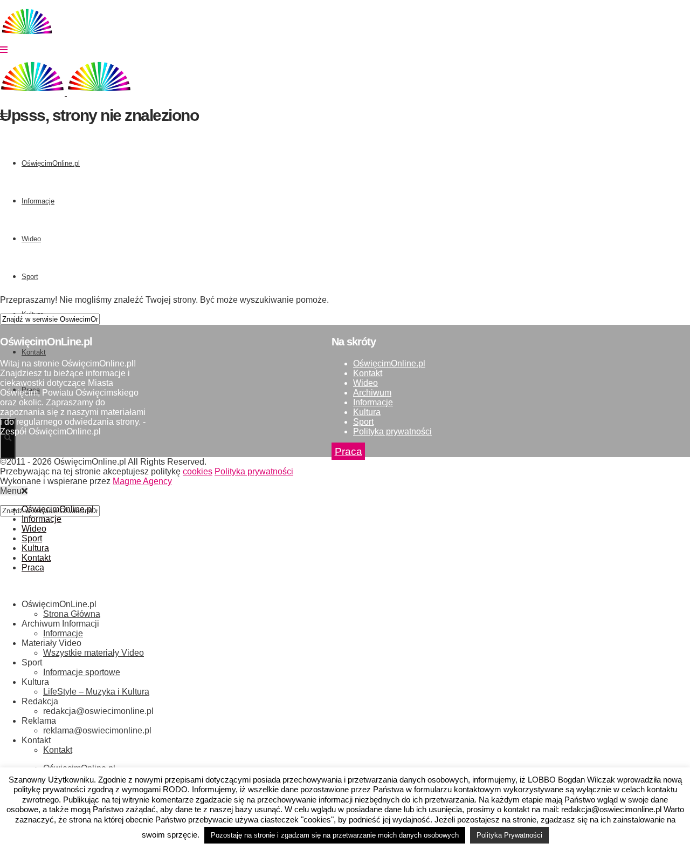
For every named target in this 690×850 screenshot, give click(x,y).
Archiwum (372, 392)
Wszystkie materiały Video (93, 652)
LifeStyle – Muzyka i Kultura (96, 691)
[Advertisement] (323, 211)
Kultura (367, 412)
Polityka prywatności (392, 431)
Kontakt (367, 373)
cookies (197, 471)
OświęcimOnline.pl (389, 363)
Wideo (365, 382)
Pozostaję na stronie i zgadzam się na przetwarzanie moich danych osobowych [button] (335, 835)
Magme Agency (142, 481)
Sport (363, 421)
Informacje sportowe (81, 672)
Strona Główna (71, 613)
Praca (348, 451)
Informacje (373, 402)
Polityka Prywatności (509, 835)
